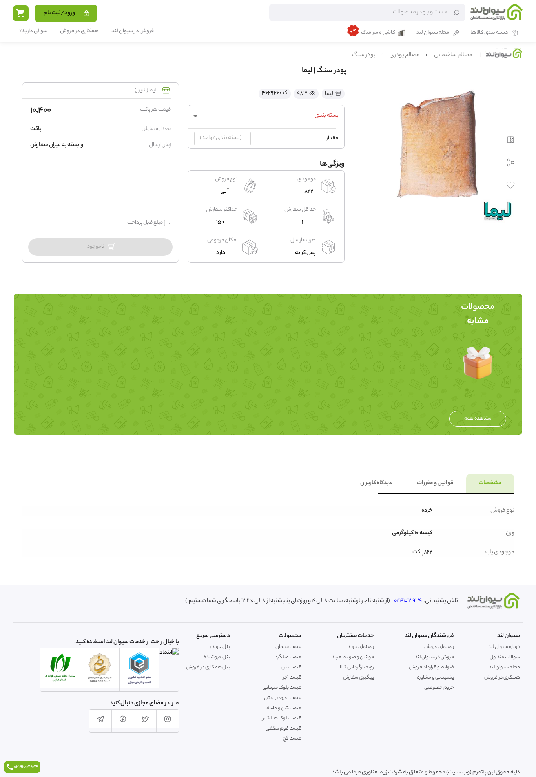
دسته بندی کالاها (489, 33)
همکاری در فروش (79, 31)
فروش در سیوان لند (132, 31)
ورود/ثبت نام (59, 13)
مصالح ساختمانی (453, 55)
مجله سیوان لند (432, 33)
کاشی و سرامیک (378, 33)
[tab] (490, 483)
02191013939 (408, 601)
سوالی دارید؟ (33, 31)
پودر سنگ (364, 55)
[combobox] (266, 116)
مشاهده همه (478, 418)
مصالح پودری (405, 55)
